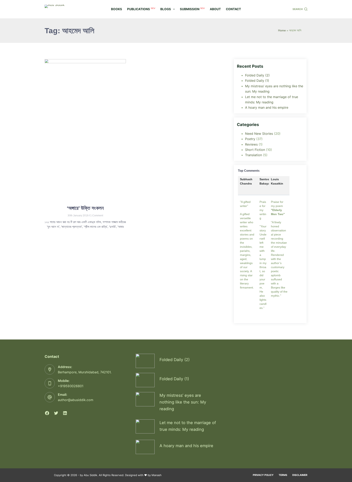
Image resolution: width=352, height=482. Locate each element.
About (215, 9)
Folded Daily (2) (257, 75)
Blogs (165, 9)
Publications (141, 9)
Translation (253, 155)
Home (282, 30)
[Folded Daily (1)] (145, 380)
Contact (233, 9)
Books (116, 9)
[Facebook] (47, 413)
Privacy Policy (263, 474)
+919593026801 (70, 386)
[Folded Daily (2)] (145, 361)
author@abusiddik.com (75, 400)
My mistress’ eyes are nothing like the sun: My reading (183, 402)
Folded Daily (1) (257, 80)
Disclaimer (299, 474)
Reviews (251, 144)
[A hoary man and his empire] (145, 447)
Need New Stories (259, 134)
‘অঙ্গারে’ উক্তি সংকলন (85, 208)
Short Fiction (255, 150)
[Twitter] (56, 413)
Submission (192, 9)
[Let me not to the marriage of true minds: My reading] (145, 426)
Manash (157, 475)
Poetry (250, 139)
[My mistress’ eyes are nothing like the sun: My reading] (145, 399)
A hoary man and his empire (266, 107)
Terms (283, 474)
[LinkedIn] (65, 413)
